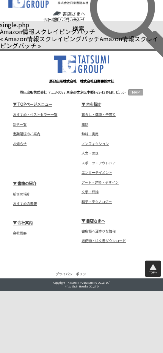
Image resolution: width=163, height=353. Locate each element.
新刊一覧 (20, 124)
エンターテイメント (97, 172)
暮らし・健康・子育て (99, 114)
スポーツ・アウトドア (99, 163)
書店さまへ (74, 13)
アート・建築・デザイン (100, 182)
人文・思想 (90, 153)
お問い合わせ (73, 19)
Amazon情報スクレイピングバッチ (52, 38)
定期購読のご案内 (26, 134)
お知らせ (20, 143)
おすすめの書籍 (25, 203)
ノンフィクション (95, 143)
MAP (135, 92)
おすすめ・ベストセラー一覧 (35, 114)
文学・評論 (90, 192)
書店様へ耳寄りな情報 (99, 231)
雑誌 (85, 124)
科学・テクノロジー (97, 201)
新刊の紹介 (21, 194)
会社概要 (51, 19)
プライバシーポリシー (72, 274)
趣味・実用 (90, 134)
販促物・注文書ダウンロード (104, 240)
